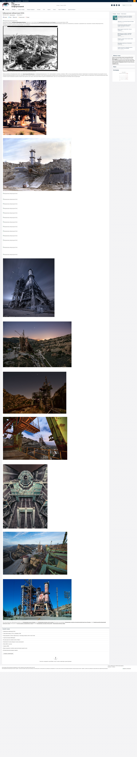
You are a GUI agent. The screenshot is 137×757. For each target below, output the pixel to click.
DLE (116, 665)
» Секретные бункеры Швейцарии (9, 637)
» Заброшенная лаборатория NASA (9, 631)
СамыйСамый (116, 62)
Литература (117, 60)
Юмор (117, 63)
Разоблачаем (125, 61)
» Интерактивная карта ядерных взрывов (10, 650)
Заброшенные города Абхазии (29, 622)
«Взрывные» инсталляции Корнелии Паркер (126, 21)
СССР (44, 9)
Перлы (134, 60)
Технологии (132, 62)
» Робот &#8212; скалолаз (7, 643)
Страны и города (21, 9)
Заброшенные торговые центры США (44, 623)
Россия (129, 61)
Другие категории (71, 9)
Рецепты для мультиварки (116, 57)
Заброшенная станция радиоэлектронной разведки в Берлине (78, 622)
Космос (54, 9)
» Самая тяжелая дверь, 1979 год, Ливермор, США (12, 633)
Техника (129, 62)
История (38, 9)
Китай (126, 59)
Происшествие (121, 61)
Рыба (131, 61)
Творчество (126, 62)
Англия (127, 57)
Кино (124, 59)
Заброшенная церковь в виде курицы (46, 622)
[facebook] (114, 5)
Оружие (49, 9)
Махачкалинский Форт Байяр (59, 623)
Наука (129, 60)
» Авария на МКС (6, 646)
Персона (113, 61)
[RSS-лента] (112, 5)
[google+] (119, 5)
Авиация (123, 57)
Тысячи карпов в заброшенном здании (25, 623)
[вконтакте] (116, 5)
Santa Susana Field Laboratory (29, 73)
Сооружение (121, 62)
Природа (7, 9)
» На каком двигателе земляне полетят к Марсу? (11, 639)
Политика (13, 9)
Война (130, 57)
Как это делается (120, 59)
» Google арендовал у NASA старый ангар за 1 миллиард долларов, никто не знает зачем (19, 635)
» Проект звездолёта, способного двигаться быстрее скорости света (15, 648)
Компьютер (129, 59)
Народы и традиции (30, 9)
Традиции (114, 63)
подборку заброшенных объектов (19, 22)
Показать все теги (115, 64)
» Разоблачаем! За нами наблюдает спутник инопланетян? (13, 641)
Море (127, 60)
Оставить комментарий (8, 653)
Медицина (120, 60)
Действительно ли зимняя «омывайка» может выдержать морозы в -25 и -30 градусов (125, 34)
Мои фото (124, 60)
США (113, 62)
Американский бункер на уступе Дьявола (47, 22)
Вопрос (132, 57)
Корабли (132, 59)
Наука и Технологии (62, 9)
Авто (125, 57)
